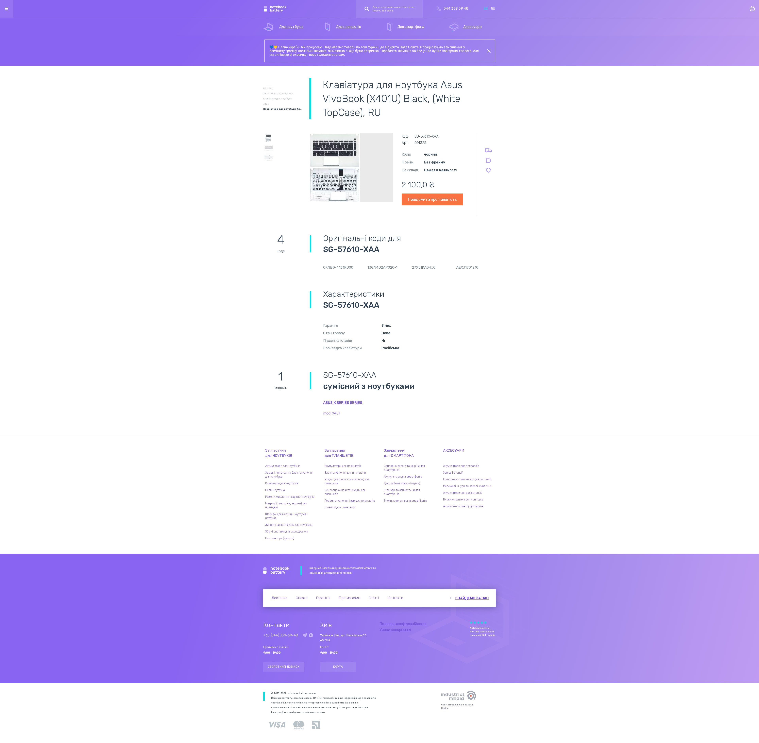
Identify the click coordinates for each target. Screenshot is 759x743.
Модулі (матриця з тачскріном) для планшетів (347, 481)
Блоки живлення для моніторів (463, 499)
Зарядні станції (453, 472)
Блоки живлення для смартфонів (405, 500)
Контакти (395, 598)
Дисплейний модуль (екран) (402, 483)
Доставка (279, 598)
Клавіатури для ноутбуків (281, 483)
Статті (374, 598)
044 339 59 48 (456, 8)
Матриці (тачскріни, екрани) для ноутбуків (286, 505)
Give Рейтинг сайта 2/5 (475, 622)
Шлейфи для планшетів (340, 507)
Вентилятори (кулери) (279, 538)
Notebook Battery (276, 571)
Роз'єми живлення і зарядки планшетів (350, 500)
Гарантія (323, 598)
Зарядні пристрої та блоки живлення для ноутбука (289, 474)
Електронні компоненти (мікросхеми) (467, 479)
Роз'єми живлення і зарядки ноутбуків (289, 496)
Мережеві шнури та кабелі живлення (467, 486)
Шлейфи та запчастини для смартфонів (402, 492)
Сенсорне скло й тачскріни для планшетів (345, 492)
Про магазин (349, 598)
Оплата (301, 598)
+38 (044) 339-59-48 (280, 635)
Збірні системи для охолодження (286, 531)
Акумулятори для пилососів (461, 466)
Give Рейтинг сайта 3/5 (478, 622)
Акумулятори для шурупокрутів (463, 506)
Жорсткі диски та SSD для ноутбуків (288, 525)
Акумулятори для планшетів (343, 466)
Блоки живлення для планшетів (345, 472)
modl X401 (331, 413)
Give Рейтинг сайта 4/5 (482, 622)
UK (486, 8)
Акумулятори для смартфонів (403, 476)
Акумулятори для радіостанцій (462, 493)
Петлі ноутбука (275, 490)
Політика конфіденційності (403, 624)
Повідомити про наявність (432, 199)
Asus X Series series (342, 402)
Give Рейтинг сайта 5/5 (485, 622)
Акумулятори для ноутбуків (282, 466)
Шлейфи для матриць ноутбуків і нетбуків (286, 516)
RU (493, 8)
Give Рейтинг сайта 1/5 (471, 622)
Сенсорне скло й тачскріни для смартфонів (404, 468)
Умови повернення (395, 630)
